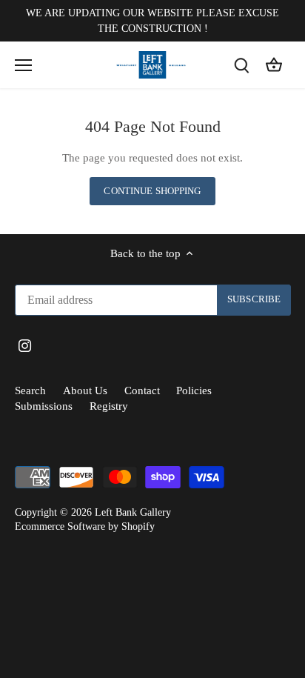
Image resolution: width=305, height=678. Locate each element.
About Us (85, 390)
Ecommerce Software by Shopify (85, 526)
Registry (109, 406)
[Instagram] (25, 345)
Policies (194, 390)
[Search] (241, 64)
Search (30, 390)
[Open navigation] (23, 65)
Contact (142, 390)
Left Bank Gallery (133, 512)
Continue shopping (152, 191)
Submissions (44, 406)
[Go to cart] (274, 64)
